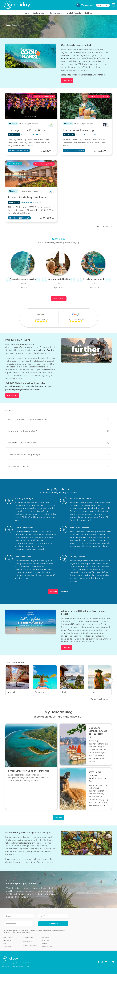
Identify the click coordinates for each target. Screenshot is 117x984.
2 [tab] (29, 117)
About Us (64, 591)
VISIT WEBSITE (12, 395)
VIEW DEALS (67, 80)
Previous (8, 106)
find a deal (104, 5)
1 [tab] (26, 117)
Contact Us (53, 591)
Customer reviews (58, 299)
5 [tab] (36, 117)
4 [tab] (33, 117)
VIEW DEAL (66, 647)
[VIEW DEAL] (30, 621)
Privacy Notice (26, 932)
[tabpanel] (31, 106)
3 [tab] (31, 117)
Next (54, 106)
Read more (58, 818)
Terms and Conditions (32, 930)
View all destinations (100, 699)
